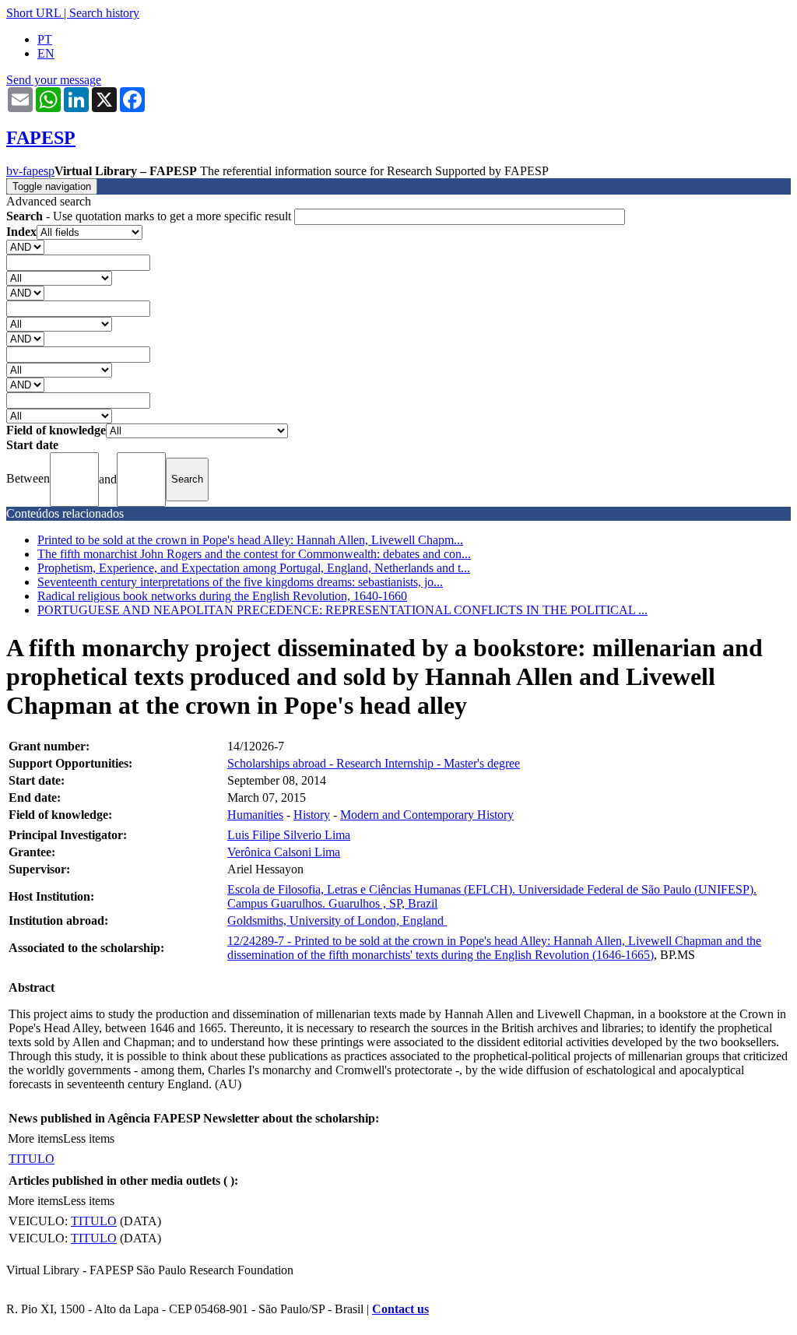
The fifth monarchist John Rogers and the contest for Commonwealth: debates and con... (254, 553)
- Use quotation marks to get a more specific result (150, 216)
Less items (88, 1138)
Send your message (53, 79)
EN (45, 53)
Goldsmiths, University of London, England (337, 920)
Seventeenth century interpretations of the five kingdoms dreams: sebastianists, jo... (240, 581)
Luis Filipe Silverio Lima (288, 834)
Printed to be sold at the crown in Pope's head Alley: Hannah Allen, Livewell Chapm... (250, 539)
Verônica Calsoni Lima (283, 852)
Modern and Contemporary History (427, 814)
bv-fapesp (30, 170)
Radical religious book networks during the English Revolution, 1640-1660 (222, 596)
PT (44, 39)
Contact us (400, 1309)
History (311, 814)
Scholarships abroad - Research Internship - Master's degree (373, 763)
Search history (104, 12)
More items (35, 1138)
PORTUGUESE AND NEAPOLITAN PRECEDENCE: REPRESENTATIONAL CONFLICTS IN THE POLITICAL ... (342, 610)
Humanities (255, 814)
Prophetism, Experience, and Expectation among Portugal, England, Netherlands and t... (253, 567)
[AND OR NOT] (25, 246)
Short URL (33, 12)
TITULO (31, 1158)
